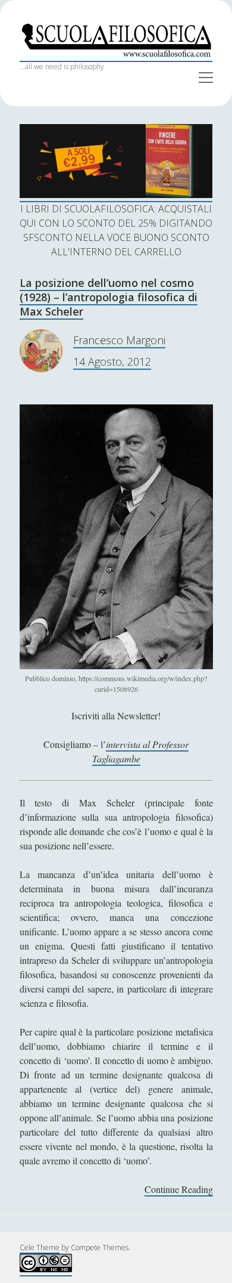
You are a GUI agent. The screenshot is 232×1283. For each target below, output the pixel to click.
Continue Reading (179, 1190)
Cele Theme (39, 1247)
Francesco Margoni (119, 340)
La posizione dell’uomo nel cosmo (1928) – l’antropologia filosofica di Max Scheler (108, 297)
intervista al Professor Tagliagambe (140, 751)
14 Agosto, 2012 (112, 361)
